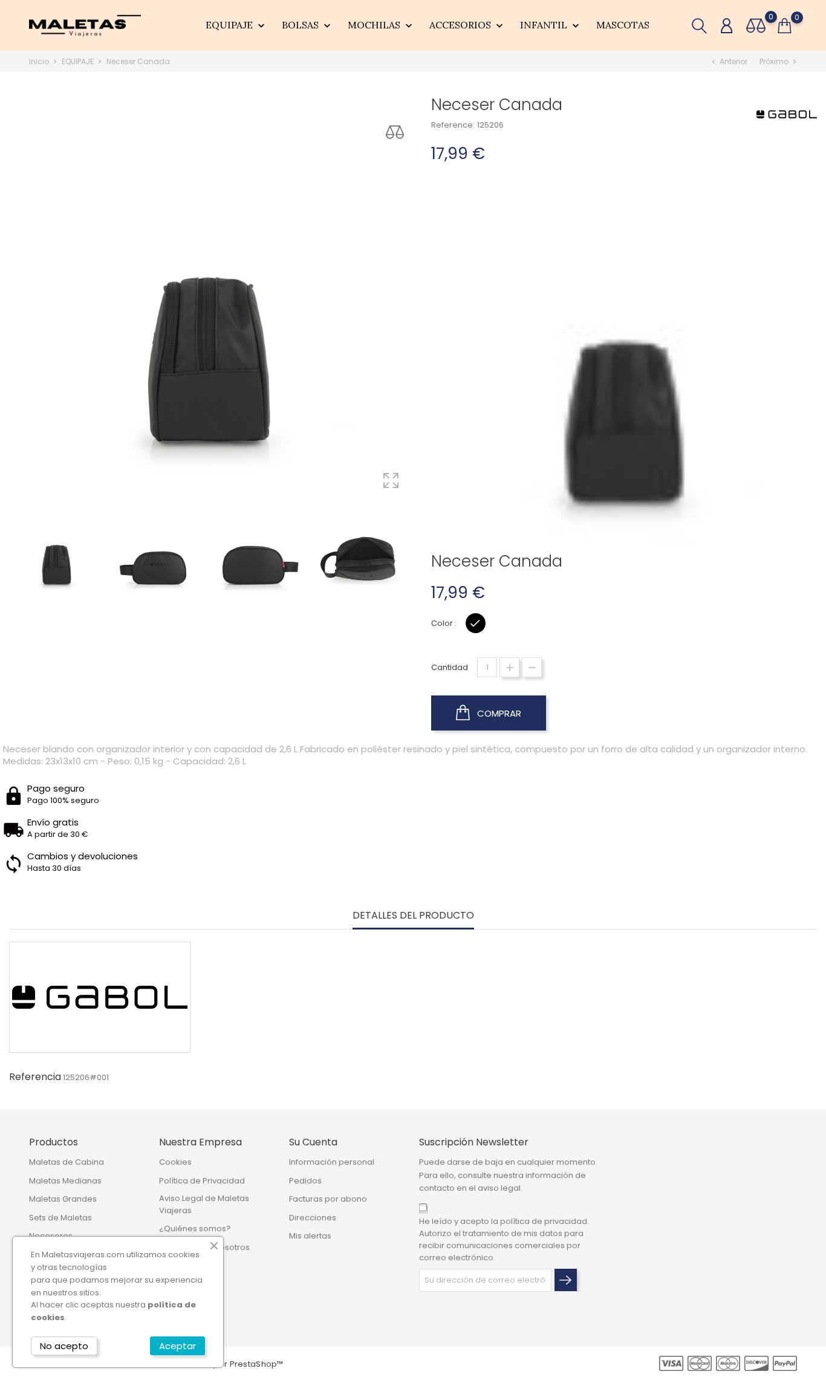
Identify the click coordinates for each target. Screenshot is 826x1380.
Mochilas (381, 25)
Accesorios (467, 25)
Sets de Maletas (60, 1217)
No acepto (64, 1345)
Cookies (175, 1162)
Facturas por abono (328, 1199)
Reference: (453, 125)
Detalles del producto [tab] (413, 916)
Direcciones (312, 1217)
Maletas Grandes (63, 1199)
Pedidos (305, 1180)
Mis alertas (310, 1236)
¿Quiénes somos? (195, 1228)
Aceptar (177, 1345)
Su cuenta (313, 1142)
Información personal (331, 1162)
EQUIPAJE (236, 25)
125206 (490, 125)
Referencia (35, 1077)
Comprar (498, 713)
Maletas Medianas (65, 1180)
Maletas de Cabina (66, 1162)
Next (422, 550)
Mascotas (622, 25)
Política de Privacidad (202, 1180)
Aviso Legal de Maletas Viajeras (204, 1204)
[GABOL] (786, 114)
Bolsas (307, 25)
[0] (756, 26)
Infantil (551, 25)
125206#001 (86, 1077)
